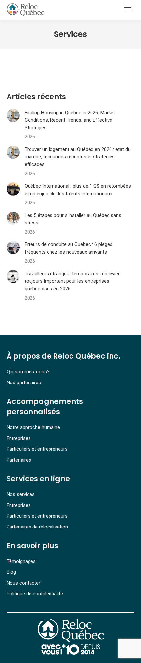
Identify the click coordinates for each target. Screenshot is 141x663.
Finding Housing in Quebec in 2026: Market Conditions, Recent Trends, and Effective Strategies (70, 120)
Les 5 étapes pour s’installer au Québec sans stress (73, 219)
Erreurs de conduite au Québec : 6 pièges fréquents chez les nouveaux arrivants (68, 248)
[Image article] (13, 115)
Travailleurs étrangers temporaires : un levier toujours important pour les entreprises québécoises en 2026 (72, 281)
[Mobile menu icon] (127, 9)
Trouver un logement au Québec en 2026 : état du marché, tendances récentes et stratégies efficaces (78, 156)
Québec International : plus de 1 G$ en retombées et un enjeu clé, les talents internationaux (78, 190)
